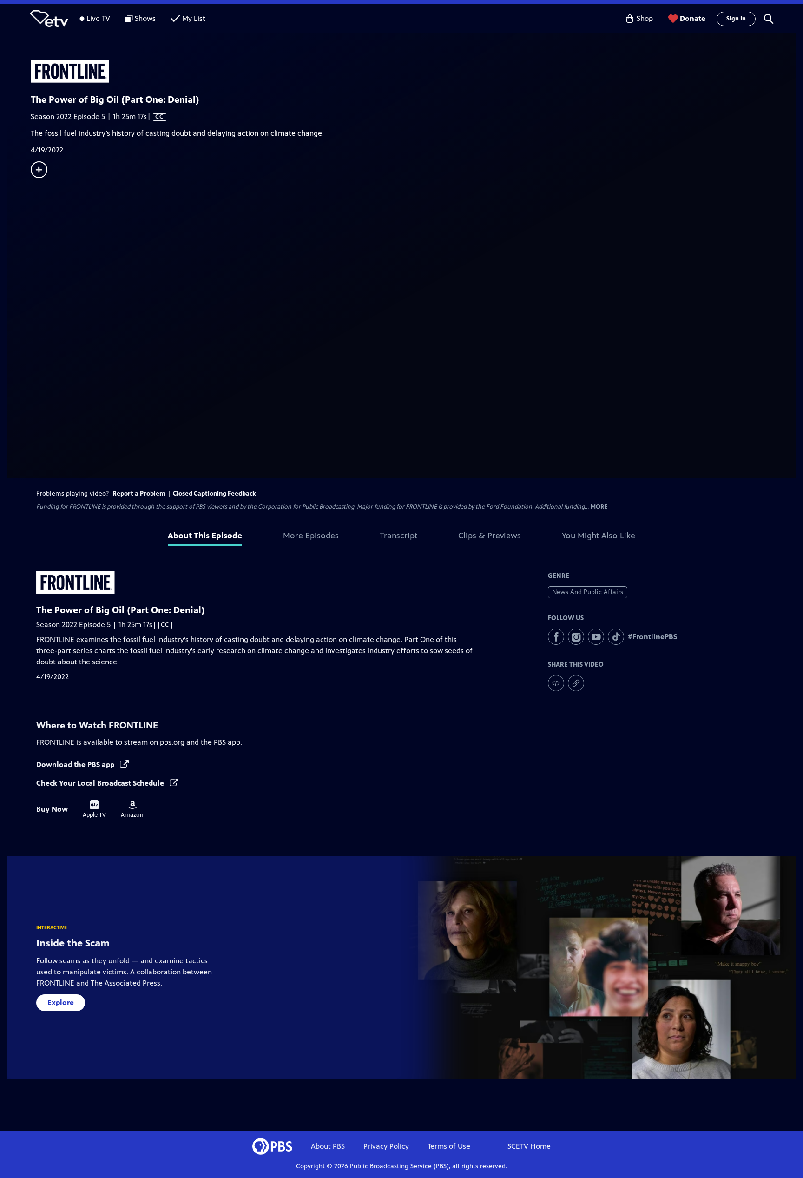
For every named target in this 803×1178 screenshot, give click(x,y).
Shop (645, 18)
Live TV (98, 18)
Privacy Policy (386, 1146)
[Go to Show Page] (413, 71)
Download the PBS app (76, 764)
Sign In (736, 18)
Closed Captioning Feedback (214, 493)
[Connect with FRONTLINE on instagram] (576, 637)
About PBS (328, 1146)
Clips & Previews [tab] (489, 535)
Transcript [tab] (398, 535)
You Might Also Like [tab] (598, 535)
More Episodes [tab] (311, 535)
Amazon (132, 809)
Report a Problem (138, 493)
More (599, 506)
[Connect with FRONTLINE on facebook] (556, 637)
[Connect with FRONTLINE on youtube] (596, 637)
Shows (145, 18)
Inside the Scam (73, 943)
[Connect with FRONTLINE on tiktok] (616, 637)
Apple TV (94, 809)
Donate (692, 18)
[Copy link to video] (576, 683)
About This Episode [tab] (205, 535)
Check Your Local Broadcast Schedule (101, 783)
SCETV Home (529, 1146)
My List (193, 18)
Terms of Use (449, 1146)
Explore (60, 1002)
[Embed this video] (556, 683)
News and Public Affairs (587, 592)
